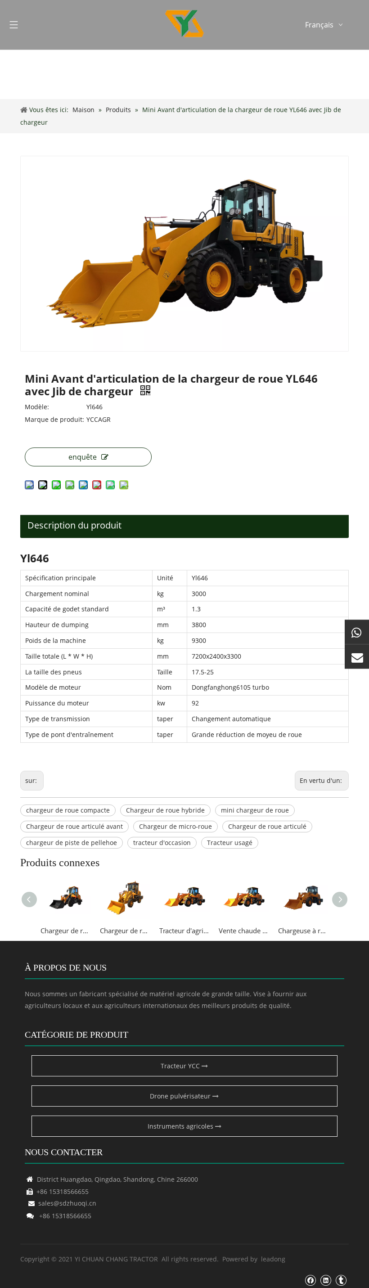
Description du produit (74, 525)
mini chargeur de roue (255, 810)
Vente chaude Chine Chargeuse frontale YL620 (244, 930)
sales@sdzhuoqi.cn (62, 1203)
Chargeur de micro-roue (175, 826)
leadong (273, 1259)
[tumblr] (340, 1280)
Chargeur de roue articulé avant (74, 826)
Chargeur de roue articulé (267, 826)
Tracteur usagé (229, 842)
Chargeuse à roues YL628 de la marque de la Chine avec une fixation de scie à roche (303, 930)
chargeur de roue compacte (68, 810)
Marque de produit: (54, 419)
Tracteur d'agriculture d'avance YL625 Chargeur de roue (184, 930)
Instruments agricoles (181, 1126)
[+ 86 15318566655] (357, 631)
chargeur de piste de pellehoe (71, 842)
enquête (82, 457)
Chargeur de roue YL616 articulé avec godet (65, 930)
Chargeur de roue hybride (165, 810)
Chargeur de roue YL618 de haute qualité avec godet (125, 930)
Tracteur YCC (181, 1066)
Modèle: (37, 406)
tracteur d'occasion (162, 842)
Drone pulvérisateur (181, 1096)
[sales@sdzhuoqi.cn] (357, 656)
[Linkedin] (325, 1280)
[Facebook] (310, 1280)
